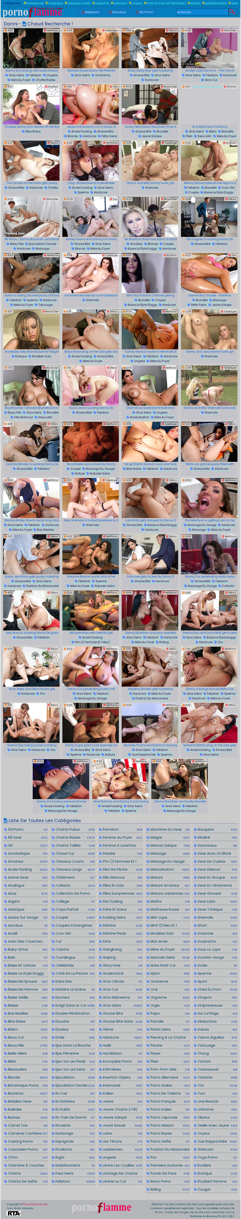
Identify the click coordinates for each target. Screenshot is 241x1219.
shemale (151, 188)
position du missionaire (42, 586)
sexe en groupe (217, 877)
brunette (162, 131)
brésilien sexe (27, 1101)
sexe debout (217, 869)
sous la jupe (217, 949)
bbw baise (32, 131)
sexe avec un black (217, 853)
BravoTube (170, 86)
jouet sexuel (122, 1125)
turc (217, 1093)
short (217, 925)
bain (27, 957)
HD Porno (146, 12)
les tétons (122, 1141)
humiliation (122, 1053)
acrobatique (27, 853)
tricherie (217, 1077)
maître (169, 901)
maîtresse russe (169, 909)
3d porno (27, 829)
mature (79, 473)
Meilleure (92, 12)
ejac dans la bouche (75, 1045)
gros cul (210, 80)
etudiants (75, 1149)
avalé (27, 933)
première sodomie (169, 1165)
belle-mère (27, 1053)
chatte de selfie (27, 1181)
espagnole (75, 1141)
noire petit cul (169, 965)
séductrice (217, 1021)
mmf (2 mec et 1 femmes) (166, 3)
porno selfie (169, 1141)
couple (193, 192)
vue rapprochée (143, 755)
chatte (52, 188)
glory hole (122, 965)
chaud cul (75, 853)
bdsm (27, 1029)
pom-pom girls (169, 1069)
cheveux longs (75, 869)
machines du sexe (169, 829)
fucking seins (122, 917)
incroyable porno (122, 1061)
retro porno (169, 1181)
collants (227, 586)
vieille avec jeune (217, 1125)
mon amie (169, 941)
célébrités (75, 965)
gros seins (16, 75)
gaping (122, 957)
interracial (122, 1085)
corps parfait (75, 909)
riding (164, 642)
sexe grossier (217, 893)
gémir (122, 1029)
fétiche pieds (122, 933)
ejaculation (75, 1077)
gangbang (122, 949)
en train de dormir (75, 1117)
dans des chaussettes (73, 984)
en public (75, 1109)
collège (75, 901)
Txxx (114, 86)
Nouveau (119, 12)
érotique (21, 356)
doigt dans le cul (75, 1005)
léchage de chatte (122, 1173)
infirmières (122, 1069)
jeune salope (151, 136)
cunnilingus (75, 957)
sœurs (217, 1029)
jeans (122, 1101)
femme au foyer (122, 837)
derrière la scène (75, 989)
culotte (75, 949)
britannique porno (27, 1085)
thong (217, 1053)
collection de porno (75, 893)
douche (75, 1021)
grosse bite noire (122, 1021)
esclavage (75, 1133)
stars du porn (217, 989)
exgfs (75, 1157)
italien (122, 1093)
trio (220, 642)
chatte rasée (45, 80)
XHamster (229, 30)
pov (169, 1157)
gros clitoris (122, 981)
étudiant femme (217, 1181)
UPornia (231, 86)
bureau (27, 1117)
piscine (169, 1045)
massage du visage (100, 469)
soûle (217, 965)
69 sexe (27, 837)
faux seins (75, 1173)
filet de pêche (122, 869)
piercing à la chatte (169, 1037)
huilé (122, 1045)
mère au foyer (20, 80)
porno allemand (169, 1077)
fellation (35, 75)
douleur (75, 1029)
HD (27, 845)
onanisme (102, 75)
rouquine (217, 829)
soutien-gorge (217, 957)
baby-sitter (27, 949)
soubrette (217, 941)
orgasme (102, 3)
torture (195, 3)
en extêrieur (75, 1101)
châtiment (75, 877)
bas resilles (45, 530)
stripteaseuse (217, 1005)
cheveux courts (79, 3)
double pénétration (75, 1013)
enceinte (75, 1125)
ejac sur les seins (75, 1069)
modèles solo (41, 356)
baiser (27, 1005)
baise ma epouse (27, 981)
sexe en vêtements (217, 885)
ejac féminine (75, 1053)
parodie (169, 1021)
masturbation (139, 417)
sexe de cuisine (217, 861)
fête (122, 941)
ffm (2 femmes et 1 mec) (92, 642)
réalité (217, 837)
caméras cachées (27, 1133)
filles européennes (122, 893)
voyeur (137, 3)
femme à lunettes (122, 845)
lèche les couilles (122, 1165)
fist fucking (122, 901)
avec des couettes (27, 941)
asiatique (27, 909)
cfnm (27, 1157)
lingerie (51, 75)
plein (188, 136)
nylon (169, 973)
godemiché (122, 973)
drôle (75, 1037)
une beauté (217, 1101)
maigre (169, 837)
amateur (136, 244)
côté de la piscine (75, 973)
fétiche (122, 925)
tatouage (44, 305)
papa (169, 1013)
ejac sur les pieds (75, 1061)
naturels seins (99, 473)
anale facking (81, 131)
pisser (169, 1053)
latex (122, 1133)
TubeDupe (110, 30)
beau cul (27, 1037)
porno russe (169, 1133)
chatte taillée (75, 845)
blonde (72, 136)
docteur (75, 997)
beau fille (16, 244)
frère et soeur (122, 909)
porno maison (169, 1125)
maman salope (169, 845)
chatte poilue (75, 829)
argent (27, 901)
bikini (213, 131)
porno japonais (169, 1117)
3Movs (172, 30)
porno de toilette (169, 1093)
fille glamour (23, 417)
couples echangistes (75, 925)
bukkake (27, 1109)
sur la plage (217, 1013)
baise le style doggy (218, 192)
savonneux (217, 845)
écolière (217, 1165)
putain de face (169, 1173)
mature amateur (169, 885)
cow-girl (228, 188)
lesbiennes (122, 1149)
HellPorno (52, 30)
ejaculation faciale (42, 244)
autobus (27, 925)
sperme (83, 192)
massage (42, 249)
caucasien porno (27, 1149)
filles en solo (122, 885)
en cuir (75, 1093)
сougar (217, 1189)
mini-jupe (169, 917)
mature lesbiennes (169, 893)
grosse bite (141, 75)
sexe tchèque (217, 909)
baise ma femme (27, 989)
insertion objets (122, 1077)
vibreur (217, 1117)
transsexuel (35, 3)
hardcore (151, 80)
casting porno (27, 1141)
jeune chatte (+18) (122, 1109)
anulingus (55, 3)
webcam (120, 3)
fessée (122, 853)
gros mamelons (122, 997)
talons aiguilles (217, 1037)
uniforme (217, 1109)
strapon (217, 997)
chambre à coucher (27, 1165)
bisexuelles (27, 1069)
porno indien (169, 1109)
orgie (169, 1005)
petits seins (109, 136)
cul (75, 941)
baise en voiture (27, 965)
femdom (122, 829)
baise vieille (27, 997)
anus (27, 893)
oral (169, 989)
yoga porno (217, 1157)
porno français (169, 1101)
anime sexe (27, 877)
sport (217, 981)
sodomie (217, 933)
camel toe (27, 1125)
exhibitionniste (216, 3)
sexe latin (204, 136)
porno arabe (169, 1085)
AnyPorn (52, 86)
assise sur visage (27, 917)
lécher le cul (122, 1181)
